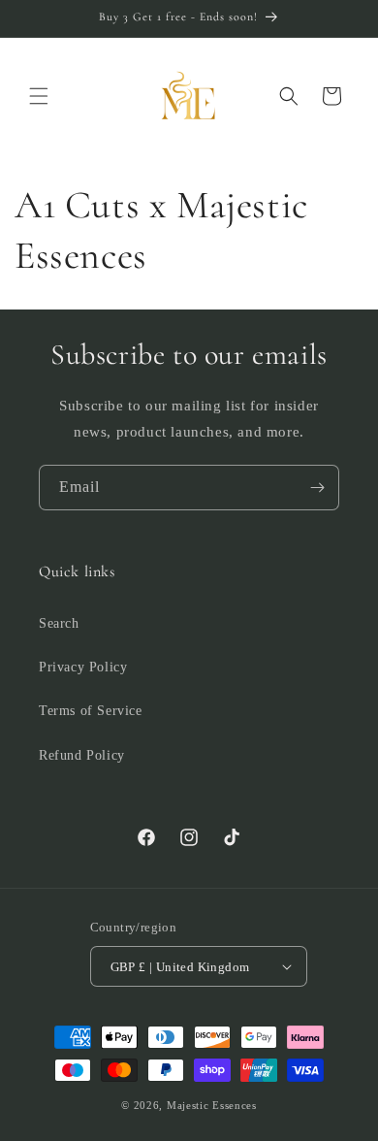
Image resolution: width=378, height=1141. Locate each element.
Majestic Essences (212, 1105)
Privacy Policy (83, 667)
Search (59, 623)
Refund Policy (82, 755)
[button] (38, 96)
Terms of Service (90, 710)
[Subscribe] (317, 487)
